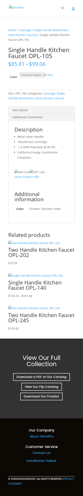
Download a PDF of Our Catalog (41, 377)
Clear (49, 75)
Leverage (25, 30)
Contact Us (42, 453)
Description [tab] (20, 110)
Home (12, 30)
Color (13, 77)
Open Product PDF (27, 177)
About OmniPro (41, 436)
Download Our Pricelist (41, 396)
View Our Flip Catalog (41, 387)
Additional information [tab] (27, 117)
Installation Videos (41, 461)
